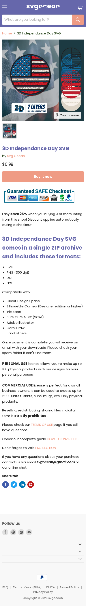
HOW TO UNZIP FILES (63, 439)
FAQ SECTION (45, 447)
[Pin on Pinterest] (30, 484)
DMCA (50, 587)
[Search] (78, 20)
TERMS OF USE (42, 424)
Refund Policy (69, 587)
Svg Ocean (16, 155)
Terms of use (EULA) (27, 587)
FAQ (5, 587)
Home (7, 33)
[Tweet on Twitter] (14, 484)
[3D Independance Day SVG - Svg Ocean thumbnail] (9, 131)
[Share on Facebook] (5, 484)
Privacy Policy (43, 592)
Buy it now (43, 176)
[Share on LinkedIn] (22, 484)
